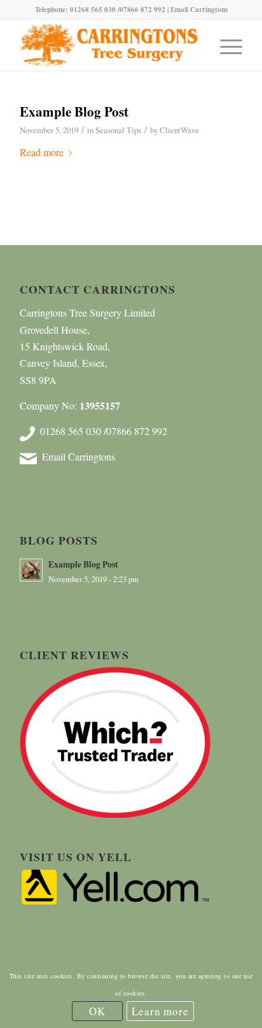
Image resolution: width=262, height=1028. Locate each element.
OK (97, 1011)
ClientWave (179, 130)
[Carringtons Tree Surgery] (109, 45)
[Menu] (224, 45)
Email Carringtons (199, 9)
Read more (42, 152)
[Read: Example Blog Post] (31, 570)
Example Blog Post (74, 111)
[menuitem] (224, 45)
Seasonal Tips (118, 130)
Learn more (160, 1011)
